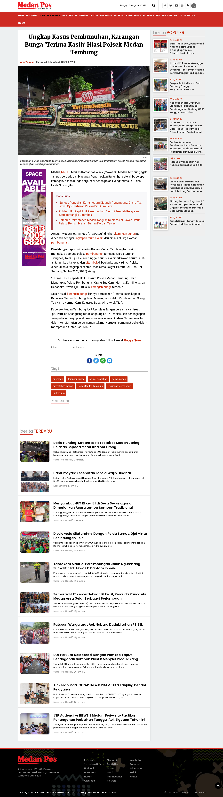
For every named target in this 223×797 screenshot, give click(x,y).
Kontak (112, 792)
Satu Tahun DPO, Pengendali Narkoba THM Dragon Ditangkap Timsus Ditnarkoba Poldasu (187, 48)
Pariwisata (135, 764)
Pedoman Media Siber (58, 792)
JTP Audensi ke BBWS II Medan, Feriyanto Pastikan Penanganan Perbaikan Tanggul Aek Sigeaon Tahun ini (99, 717)
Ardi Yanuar (27, 62)
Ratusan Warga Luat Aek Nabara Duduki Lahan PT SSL (98, 624)
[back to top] (218, 785)
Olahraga (106, 15)
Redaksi (39, 792)
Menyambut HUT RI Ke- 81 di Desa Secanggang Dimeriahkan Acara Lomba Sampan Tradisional (93, 505)
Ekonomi (119, 15)
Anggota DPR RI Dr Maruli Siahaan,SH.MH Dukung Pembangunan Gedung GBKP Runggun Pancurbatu (187, 107)
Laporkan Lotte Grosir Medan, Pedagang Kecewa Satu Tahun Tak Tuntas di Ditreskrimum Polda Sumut (186, 127)
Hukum (94, 15)
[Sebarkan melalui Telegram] (109, 361)
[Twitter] (170, 5)
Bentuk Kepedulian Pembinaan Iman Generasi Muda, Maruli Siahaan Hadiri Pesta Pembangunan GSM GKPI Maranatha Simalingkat (187, 149)
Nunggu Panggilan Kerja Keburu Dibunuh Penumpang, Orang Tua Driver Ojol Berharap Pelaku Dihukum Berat (100, 204)
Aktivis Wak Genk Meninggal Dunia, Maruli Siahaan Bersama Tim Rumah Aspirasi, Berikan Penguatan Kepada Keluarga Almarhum (187, 70)
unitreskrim (59, 393)
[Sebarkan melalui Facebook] (89, 361)
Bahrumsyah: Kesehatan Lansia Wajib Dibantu (92, 473)
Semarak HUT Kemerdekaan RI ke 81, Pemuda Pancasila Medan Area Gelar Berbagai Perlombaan (99, 596)
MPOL (65, 172)
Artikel (133, 776)
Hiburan (167, 15)
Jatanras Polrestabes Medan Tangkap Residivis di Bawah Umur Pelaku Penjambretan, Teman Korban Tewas (99, 221)
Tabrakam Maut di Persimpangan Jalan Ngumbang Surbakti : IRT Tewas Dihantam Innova (96, 566)
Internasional (151, 15)
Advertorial (136, 768)
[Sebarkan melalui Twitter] (96, 361)
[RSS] (187, 5)
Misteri (110, 768)
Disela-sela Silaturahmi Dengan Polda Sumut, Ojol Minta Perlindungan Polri (100, 535)
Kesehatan (59, 485)
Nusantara (81, 15)
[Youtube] (176, 5)
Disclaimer (94, 792)
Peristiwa (31, 15)
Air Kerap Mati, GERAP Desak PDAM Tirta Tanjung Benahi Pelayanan (99, 687)
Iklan (104, 792)
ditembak (92, 262)
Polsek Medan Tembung (90, 386)
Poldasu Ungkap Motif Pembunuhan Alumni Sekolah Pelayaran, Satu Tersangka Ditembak (99, 213)
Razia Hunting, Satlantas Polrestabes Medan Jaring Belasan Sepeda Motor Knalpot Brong (96, 444)
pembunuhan (59, 242)
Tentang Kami (25, 792)
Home (21, 15)
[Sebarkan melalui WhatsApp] (103, 361)
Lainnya (188, 15)
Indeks (21, 23)
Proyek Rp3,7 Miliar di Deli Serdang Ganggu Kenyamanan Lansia (185, 86)
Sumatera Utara (49, 15)
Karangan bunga (76, 379)
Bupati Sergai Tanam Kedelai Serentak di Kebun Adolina (187, 222)
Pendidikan (132, 15)
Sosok (110, 772)
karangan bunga (125, 233)
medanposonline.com (182, 792)
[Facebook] (165, 5)
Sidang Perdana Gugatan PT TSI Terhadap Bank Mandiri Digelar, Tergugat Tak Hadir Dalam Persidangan (187, 206)
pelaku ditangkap (98, 379)
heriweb (201, 792)
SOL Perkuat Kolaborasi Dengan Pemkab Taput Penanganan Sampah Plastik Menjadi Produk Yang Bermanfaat (95, 659)
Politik (178, 15)
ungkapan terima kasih (89, 238)
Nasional (67, 15)
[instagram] (182, 5)
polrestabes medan (63, 386)
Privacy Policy (79, 792)
